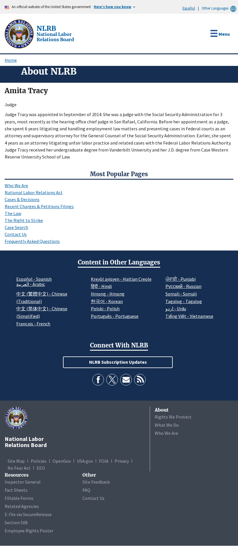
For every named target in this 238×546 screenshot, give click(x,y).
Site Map (16, 461)
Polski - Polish (105, 308)
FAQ (86, 490)
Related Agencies (22, 506)
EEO (41, 468)
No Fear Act (19, 468)
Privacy (122, 461)
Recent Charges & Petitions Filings (39, 206)
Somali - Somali (181, 294)
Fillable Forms (19, 498)
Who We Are (16, 185)
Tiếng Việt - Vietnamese (189, 316)
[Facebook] (98, 379)
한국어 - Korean (107, 301)
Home (11, 60)
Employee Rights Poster (29, 531)
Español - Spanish (34, 279)
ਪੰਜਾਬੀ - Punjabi (180, 279)
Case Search (16, 227)
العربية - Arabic (30, 284)
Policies (38, 461)
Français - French (33, 324)
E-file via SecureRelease (28, 514)
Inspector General (23, 482)
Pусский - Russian (183, 286)
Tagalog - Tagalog (183, 301)
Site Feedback (96, 482)
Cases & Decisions (22, 199)
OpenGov (62, 461)
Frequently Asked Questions (32, 241)
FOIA (104, 461)
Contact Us (16, 234)
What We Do (167, 425)
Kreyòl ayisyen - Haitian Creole (121, 279)
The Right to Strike (24, 220)
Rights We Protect (173, 417)
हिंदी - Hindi (101, 286)
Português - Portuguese (114, 316)
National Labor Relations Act (34, 192)
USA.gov (85, 461)
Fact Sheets (16, 490)
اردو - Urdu (175, 308)
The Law (13, 213)
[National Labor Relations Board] (20, 33)
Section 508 (16, 522)
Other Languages (215, 8)
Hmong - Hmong (108, 294)
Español (189, 8)
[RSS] (140, 379)
